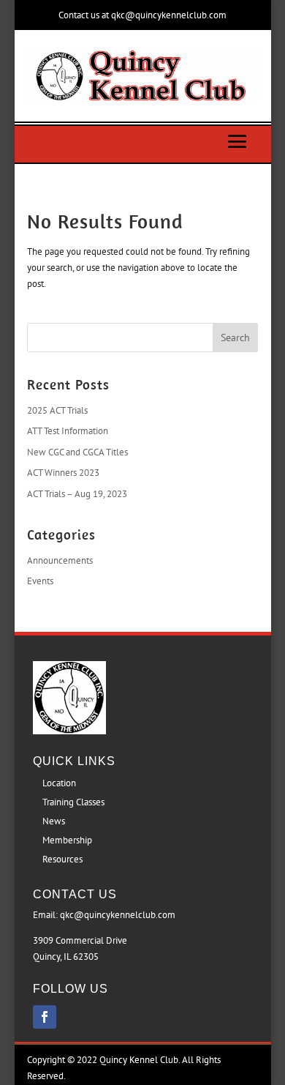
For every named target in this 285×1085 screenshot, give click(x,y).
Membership (67, 840)
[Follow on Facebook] (44, 1017)
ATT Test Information (67, 431)
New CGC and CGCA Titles (77, 452)
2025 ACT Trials (57, 410)
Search (235, 337)
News (53, 821)
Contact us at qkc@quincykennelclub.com (142, 15)
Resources (62, 859)
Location (59, 783)
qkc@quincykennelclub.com (117, 915)
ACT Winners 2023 (63, 472)
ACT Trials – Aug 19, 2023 (77, 494)
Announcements (60, 560)
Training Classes (73, 802)
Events (40, 581)
